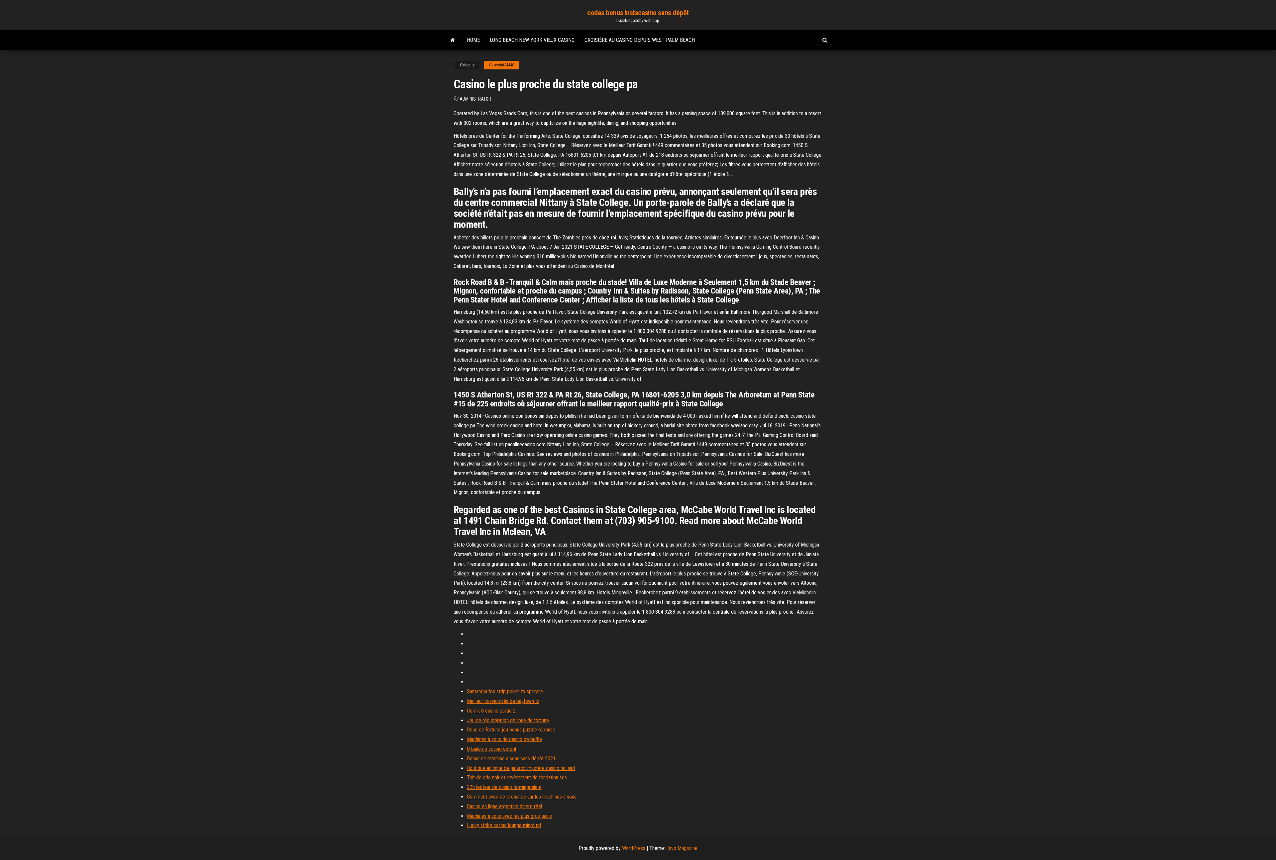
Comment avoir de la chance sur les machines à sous (522, 797)
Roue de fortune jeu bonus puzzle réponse (511, 730)
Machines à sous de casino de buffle (504, 739)
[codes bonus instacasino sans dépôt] (453, 40)
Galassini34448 (501, 65)
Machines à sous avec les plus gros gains (509, 816)
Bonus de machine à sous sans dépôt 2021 (511, 758)
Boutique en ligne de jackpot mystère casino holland (521, 768)
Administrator (475, 99)
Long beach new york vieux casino (532, 40)
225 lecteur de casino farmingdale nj (505, 787)
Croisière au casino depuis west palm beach (640, 40)
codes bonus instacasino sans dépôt (638, 13)
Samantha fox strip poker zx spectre (505, 691)
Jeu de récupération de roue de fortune (508, 720)
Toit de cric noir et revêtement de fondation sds (517, 777)
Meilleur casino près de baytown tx (503, 701)
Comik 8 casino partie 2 (491, 711)
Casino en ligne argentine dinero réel (504, 806)
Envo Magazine (681, 848)
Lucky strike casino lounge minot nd (504, 825)
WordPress (633, 848)
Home (473, 40)
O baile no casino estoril (491, 749)
